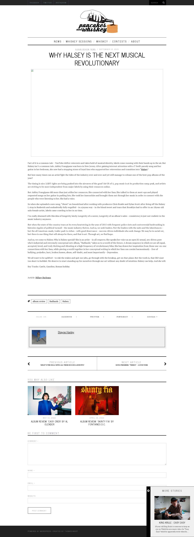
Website (32, 496)
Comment (33, 441)
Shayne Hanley (66, 332)
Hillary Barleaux (43, 277)
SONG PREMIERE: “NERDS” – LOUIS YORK (132, 363)
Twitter (94, 317)
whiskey (102, 41)
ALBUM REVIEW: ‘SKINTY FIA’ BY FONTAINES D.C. (97, 422)
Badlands (53, 301)
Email (31, 483)
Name (31, 470)
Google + (152, 317)
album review (39, 301)
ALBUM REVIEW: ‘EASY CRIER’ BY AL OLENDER (49, 422)
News (57, 41)
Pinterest (122, 317)
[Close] (148, 491)
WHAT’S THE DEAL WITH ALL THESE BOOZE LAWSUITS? (62, 363)
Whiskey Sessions (79, 41)
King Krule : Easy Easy (172, 522)
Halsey (144, 169)
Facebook (67, 317)
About (135, 41)
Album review (82, 49)
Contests (119, 41)
